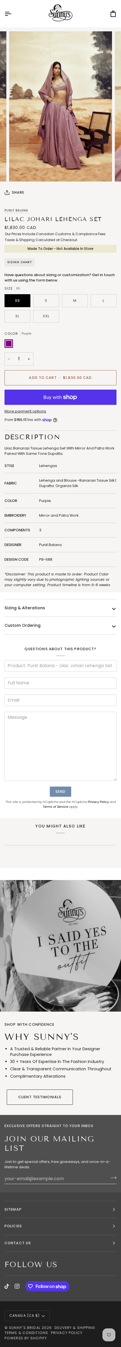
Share (18, 192)
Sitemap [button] (13, 1209)
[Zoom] (19, 171)
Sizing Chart (19, 262)
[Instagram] (17, 1286)
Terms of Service (55, 806)
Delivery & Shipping (75, 1327)
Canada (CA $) (24, 1315)
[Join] (111, 1177)
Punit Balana (16, 210)
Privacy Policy (98, 802)
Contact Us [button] (18, 1243)
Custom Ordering (23, 625)
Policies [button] (13, 1226)
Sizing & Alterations (25, 608)
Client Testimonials (39, 1097)
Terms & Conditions (26, 1332)
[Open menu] (13, 13)
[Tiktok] (7, 1286)
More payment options (25, 411)
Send (60, 791)
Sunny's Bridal (25, 1327)
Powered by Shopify (26, 1338)
